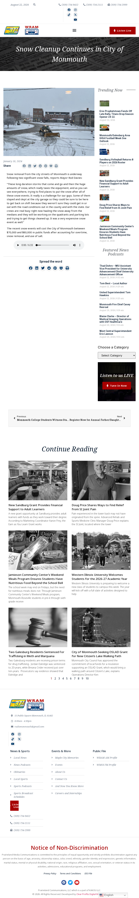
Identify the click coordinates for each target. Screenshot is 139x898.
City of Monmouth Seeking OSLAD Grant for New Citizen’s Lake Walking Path (100, 654)
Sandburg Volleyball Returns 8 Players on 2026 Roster (116, 161)
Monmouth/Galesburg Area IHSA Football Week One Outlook (115, 138)
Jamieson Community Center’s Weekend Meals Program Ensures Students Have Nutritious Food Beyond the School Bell (117, 232)
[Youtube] (75, 19)
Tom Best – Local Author (113, 283)
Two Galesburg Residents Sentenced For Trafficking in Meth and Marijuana (36, 654)
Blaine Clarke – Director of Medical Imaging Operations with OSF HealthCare (115, 319)
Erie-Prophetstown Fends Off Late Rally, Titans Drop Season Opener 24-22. (117, 114)
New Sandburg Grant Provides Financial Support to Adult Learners (116, 184)
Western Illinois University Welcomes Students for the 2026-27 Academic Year (99, 577)
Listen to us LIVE (116, 375)
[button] (34, 4)
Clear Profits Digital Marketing (91, 894)
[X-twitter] (75, 14)
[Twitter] (70, 882)
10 (87, 678)
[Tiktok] (68, 14)
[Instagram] (75, 9)
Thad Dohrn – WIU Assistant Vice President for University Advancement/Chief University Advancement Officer (116, 270)
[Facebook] (68, 9)
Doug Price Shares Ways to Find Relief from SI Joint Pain (116, 206)
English (108, 895)
